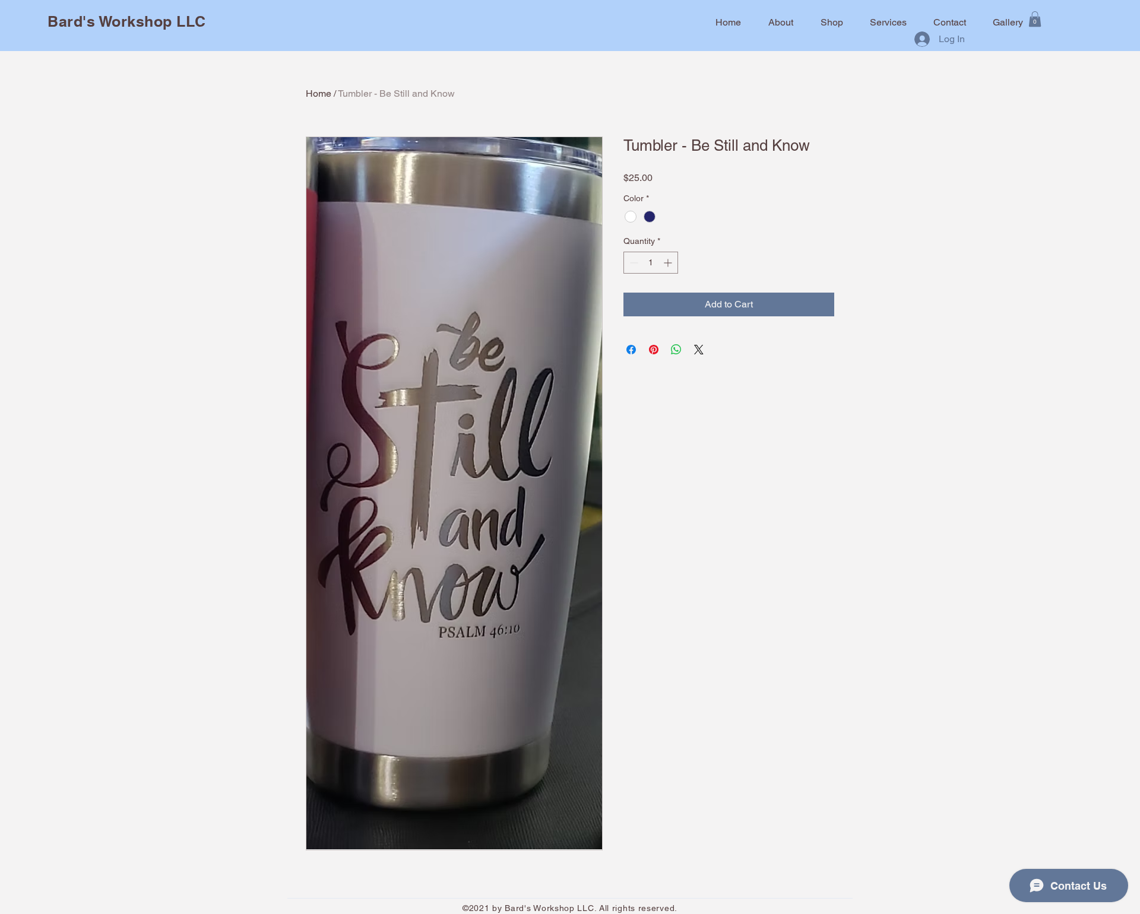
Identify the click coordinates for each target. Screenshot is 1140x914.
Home (318, 93)
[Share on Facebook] (631, 349)
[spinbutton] (650, 262)
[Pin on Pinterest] (654, 349)
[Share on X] (699, 349)
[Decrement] (632, 262)
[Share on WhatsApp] (676, 349)
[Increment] (668, 262)
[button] (1034, 19)
